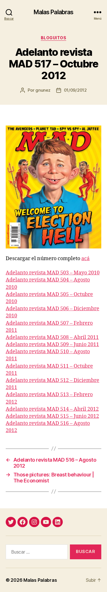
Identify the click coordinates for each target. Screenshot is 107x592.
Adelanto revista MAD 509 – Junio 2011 (52, 344)
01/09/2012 (75, 90)
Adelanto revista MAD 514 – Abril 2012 (52, 409)
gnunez (42, 90)
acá (85, 258)
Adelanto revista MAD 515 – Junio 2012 (52, 416)
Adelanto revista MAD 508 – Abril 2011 (52, 337)
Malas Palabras (54, 12)
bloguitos (53, 37)
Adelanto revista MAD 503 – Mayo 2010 (53, 273)
